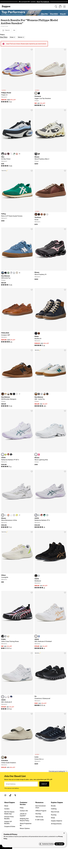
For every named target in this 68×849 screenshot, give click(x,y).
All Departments (56, 824)
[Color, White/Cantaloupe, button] (8, 696)
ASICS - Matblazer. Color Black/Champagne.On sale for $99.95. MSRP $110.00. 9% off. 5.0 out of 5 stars (51, 559)
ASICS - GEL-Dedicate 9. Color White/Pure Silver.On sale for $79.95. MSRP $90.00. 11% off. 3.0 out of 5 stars (17, 680)
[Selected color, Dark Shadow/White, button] (36, 153)
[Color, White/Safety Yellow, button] (5, 454)
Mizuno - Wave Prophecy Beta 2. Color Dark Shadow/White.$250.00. (51, 138)
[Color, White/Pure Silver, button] (38, 515)
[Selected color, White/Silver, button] (36, 454)
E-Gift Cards (39, 820)
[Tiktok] (10, 795)
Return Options (25, 828)
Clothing (53, 809)
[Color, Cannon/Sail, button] (14, 153)
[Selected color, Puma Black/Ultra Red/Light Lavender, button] (2, 636)
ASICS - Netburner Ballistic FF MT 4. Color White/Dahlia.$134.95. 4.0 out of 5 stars (17, 438)
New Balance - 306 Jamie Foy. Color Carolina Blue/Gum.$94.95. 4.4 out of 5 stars (17, 256)
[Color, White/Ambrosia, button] (11, 515)
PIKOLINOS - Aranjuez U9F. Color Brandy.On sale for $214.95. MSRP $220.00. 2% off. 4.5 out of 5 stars (17, 317)
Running (53, 815)
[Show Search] (56, 6)
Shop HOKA (54, 14)
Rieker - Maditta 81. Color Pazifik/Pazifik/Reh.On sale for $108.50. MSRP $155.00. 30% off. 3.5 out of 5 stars (51, 317)
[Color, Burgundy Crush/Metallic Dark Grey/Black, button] (8, 153)
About (6, 806)
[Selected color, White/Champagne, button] (36, 636)
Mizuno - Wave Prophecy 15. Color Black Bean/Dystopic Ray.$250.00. (51, 256)
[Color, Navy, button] (5, 272)
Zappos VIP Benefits (8, 822)
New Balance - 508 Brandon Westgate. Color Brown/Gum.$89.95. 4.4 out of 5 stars (17, 378)
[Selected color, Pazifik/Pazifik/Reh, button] (36, 333)
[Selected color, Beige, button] (2, 757)
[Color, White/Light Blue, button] (8, 394)
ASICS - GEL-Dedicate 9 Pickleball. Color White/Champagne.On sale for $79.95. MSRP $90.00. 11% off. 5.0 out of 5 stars (51, 620)
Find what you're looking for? (57, 771)
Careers (6, 809)
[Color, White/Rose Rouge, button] (8, 454)
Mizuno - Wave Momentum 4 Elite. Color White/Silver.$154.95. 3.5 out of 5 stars (17, 499)
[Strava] (15, 795)
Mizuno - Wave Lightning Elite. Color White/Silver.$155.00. (51, 438)
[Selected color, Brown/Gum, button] (2, 394)
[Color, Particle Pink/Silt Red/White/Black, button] (16, 153)
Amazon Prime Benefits (9, 817)
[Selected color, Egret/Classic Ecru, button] (36, 93)
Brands (53, 806)
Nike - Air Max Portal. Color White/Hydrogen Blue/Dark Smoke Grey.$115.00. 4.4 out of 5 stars (17, 138)
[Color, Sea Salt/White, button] (44, 394)
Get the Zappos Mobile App (9, 813)
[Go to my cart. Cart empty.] (60, 6)
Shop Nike (44, 14)
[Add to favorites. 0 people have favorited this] (31, 49)
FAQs (21, 808)
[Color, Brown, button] (5, 757)
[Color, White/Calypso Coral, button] (8, 515)
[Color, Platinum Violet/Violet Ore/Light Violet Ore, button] (5, 153)
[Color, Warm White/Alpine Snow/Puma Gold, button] (8, 636)
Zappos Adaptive (56, 821)
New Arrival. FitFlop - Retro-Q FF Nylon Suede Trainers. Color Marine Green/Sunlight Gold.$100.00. (17, 197)
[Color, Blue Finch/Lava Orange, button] (14, 515)
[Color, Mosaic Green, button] (8, 272)
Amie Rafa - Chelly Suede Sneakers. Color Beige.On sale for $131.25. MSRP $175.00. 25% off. (17, 740)
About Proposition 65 (25, 824)
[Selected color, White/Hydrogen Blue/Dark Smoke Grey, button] (2, 153)
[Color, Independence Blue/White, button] (11, 696)
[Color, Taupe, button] (44, 214)
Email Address (10, 784)
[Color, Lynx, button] (41, 214)
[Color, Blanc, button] (47, 214)
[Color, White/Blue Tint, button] (5, 515)
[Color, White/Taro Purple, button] (5, 696)
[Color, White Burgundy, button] (11, 153)
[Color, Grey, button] (38, 394)
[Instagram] (5, 795)
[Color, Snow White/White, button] (38, 153)
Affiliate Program (40, 811)
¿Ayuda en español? (23, 815)
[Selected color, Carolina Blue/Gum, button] (2, 272)
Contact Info (24, 811)
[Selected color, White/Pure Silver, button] (2, 696)
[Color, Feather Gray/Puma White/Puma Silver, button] (5, 636)
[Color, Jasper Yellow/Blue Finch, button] (16, 515)
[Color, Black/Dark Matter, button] (38, 93)
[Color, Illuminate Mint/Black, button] (44, 515)
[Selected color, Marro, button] (36, 214)
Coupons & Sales (9, 826)
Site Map (38, 814)
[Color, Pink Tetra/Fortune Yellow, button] (38, 454)
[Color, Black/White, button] (11, 454)
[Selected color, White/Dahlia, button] (2, 454)
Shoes (11, 37)
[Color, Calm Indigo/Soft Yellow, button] (38, 636)
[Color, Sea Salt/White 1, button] (41, 394)
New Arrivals (55, 812)
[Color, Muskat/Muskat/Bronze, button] (38, 333)
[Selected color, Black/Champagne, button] (36, 575)
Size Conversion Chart (40, 807)
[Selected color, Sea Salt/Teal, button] (36, 394)
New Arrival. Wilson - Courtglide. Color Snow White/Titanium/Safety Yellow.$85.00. (17, 559)
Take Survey (39, 816)
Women (20, 37)
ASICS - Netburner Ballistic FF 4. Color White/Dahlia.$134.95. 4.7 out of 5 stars (51, 499)
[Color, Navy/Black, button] (14, 394)
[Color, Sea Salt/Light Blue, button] (11, 272)
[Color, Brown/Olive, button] (16, 272)
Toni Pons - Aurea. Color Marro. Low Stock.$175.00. (51, 197)
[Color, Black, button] (11, 394)
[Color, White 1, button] (14, 272)
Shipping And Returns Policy (24, 819)
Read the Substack (43, 1)
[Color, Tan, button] (5, 394)
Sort (14, 30)
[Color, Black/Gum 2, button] (47, 394)
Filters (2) (7, 30)
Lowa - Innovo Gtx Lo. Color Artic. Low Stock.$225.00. (51, 740)
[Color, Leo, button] (38, 214)
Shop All (62, 14)
